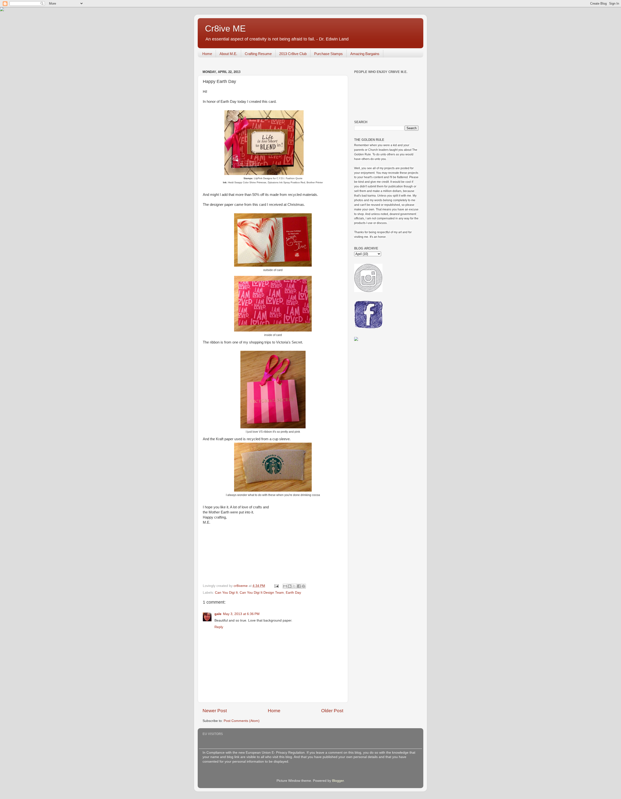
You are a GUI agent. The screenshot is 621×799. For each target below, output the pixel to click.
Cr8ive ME (225, 28)
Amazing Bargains (364, 54)
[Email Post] (276, 586)
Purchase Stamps (328, 54)
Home (207, 54)
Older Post (332, 710)
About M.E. (228, 54)
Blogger (338, 781)
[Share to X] (294, 586)
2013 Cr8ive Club (293, 54)
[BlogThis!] (289, 586)
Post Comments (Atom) (242, 721)
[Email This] (285, 586)
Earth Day (293, 592)
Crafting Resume (258, 54)
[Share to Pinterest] (303, 586)
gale (217, 614)
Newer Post (215, 710)
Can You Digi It (226, 592)
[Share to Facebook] (298, 586)
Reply (218, 627)
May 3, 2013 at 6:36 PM (241, 614)
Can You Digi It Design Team (262, 592)
